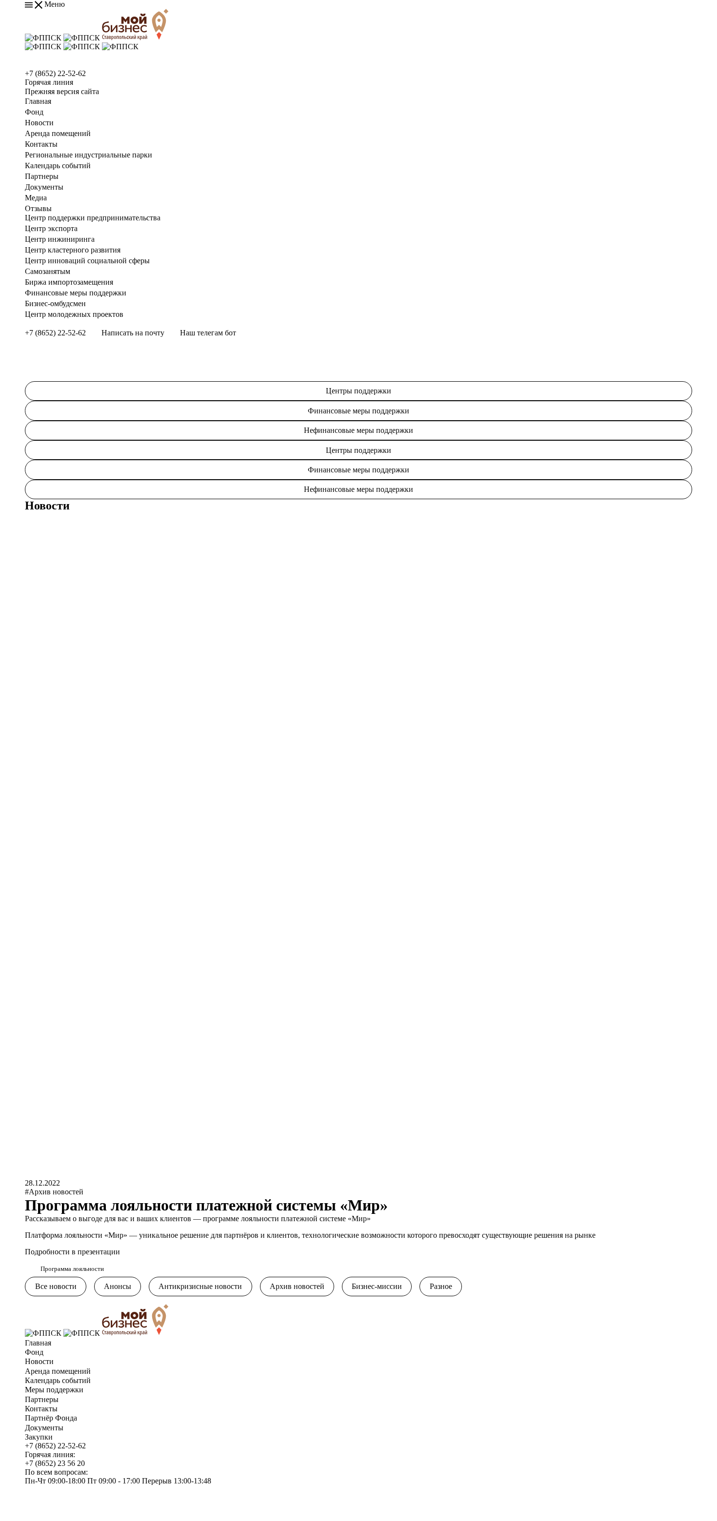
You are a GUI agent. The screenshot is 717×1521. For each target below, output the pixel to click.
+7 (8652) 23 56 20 (55, 1463)
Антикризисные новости (200, 1286)
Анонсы (117, 1286)
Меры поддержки (54, 1389)
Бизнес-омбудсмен (55, 303)
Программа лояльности (72, 1269)
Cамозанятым (47, 271)
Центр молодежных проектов (74, 314)
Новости (39, 122)
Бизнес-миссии (377, 1286)
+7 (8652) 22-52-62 (55, 73)
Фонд (34, 112)
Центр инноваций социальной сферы (87, 260)
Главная (38, 101)
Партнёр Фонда (51, 1418)
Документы (44, 187)
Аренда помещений (58, 133)
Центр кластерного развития (72, 250)
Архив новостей (297, 1286)
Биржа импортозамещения (69, 282)
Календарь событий (58, 165)
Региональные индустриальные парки (88, 155)
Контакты (41, 144)
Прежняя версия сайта (62, 91)
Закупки (39, 1437)
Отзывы (38, 208)
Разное (441, 1286)
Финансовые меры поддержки (75, 293)
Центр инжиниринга (60, 239)
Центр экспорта (51, 228)
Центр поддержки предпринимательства (92, 218)
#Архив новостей (54, 1192)
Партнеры (42, 176)
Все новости (56, 1286)
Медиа (36, 198)
